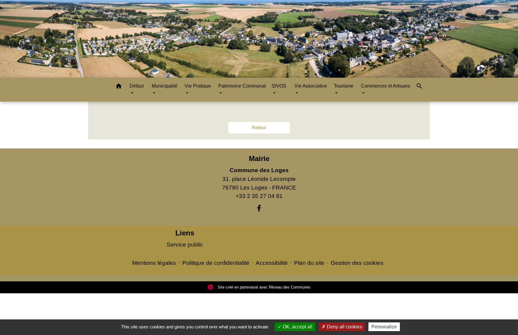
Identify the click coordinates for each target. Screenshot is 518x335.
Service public (185, 244)
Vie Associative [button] (310, 85)
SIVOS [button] (279, 85)
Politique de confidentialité (215, 263)
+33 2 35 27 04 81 (259, 196)
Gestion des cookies (357, 263)
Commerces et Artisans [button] (385, 85)
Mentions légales (154, 263)
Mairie (259, 158)
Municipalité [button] (164, 85)
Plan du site (309, 263)
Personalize (384, 326)
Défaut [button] (137, 85)
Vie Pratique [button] (198, 85)
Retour (259, 127)
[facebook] (259, 208)
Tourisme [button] (343, 85)
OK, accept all (296, 326)
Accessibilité (272, 263)
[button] (118, 87)
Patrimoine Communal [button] (242, 85)
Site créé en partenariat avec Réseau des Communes (263, 287)
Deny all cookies (344, 326)
